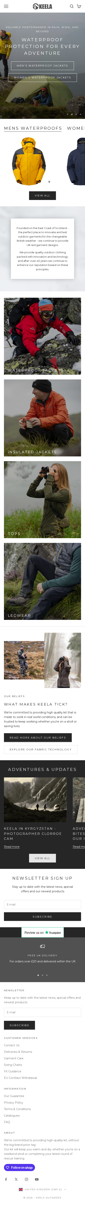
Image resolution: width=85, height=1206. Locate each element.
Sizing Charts (13, 1065)
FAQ (7, 1122)
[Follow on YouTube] (37, 1179)
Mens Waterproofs (33, 128)
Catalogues (12, 1115)
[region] (42, 66)
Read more (12, 846)
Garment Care (14, 1058)
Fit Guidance (12, 1071)
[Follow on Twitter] (16, 1179)
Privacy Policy (13, 1102)
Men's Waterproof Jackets (42, 65)
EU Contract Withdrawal (20, 1078)
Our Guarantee (14, 1096)
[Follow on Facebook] (6, 1179)
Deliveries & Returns (18, 1052)
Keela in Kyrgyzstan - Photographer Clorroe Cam (33, 834)
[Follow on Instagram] (26, 1179)
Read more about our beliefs (38, 737)
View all (42, 195)
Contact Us (11, 1045)
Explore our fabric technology (41, 749)
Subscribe (42, 916)
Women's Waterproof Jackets (42, 77)
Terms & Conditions (17, 1109)
